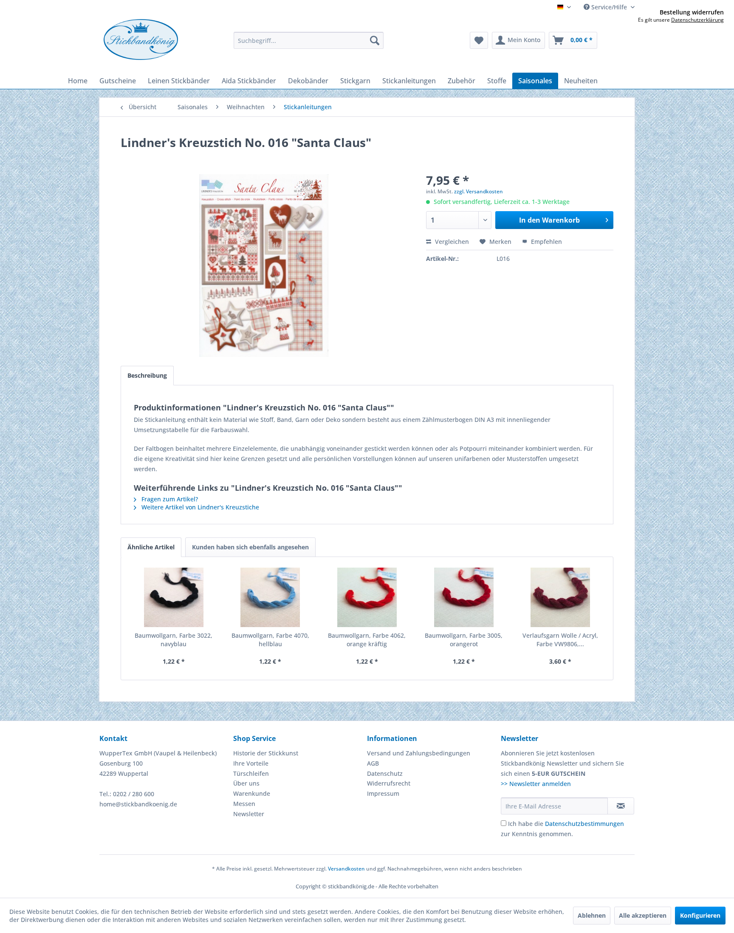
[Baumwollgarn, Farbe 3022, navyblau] (174, 597)
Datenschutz (385, 773)
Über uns (246, 783)
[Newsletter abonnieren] (620, 805)
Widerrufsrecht (388, 783)
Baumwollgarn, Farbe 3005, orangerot (464, 639)
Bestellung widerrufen (692, 12)
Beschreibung (147, 375)
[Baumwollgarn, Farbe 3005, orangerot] (464, 597)
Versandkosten (346, 868)
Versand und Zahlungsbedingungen (418, 753)
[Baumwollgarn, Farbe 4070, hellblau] (271, 597)
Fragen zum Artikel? (169, 499)
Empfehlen (545, 241)
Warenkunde (251, 793)
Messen (244, 804)
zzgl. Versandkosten (478, 191)
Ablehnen (592, 915)
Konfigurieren (700, 915)
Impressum (383, 793)
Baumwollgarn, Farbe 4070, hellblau (270, 639)
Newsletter (248, 814)
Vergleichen (451, 241)
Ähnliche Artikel (151, 547)
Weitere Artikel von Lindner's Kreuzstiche (199, 507)
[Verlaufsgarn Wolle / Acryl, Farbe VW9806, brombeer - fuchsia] (560, 597)
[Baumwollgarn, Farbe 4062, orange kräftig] (367, 597)
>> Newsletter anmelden (536, 784)
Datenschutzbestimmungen (584, 824)
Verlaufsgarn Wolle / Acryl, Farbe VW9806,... (560, 639)
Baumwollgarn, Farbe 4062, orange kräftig (367, 639)
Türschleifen (251, 773)
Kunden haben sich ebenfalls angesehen (250, 547)
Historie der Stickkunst (265, 753)
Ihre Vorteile (250, 763)
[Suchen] (375, 40)
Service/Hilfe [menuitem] (609, 7)
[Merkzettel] (479, 40)
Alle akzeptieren (642, 915)
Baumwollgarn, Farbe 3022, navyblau (173, 639)
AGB (373, 763)
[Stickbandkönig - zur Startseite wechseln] (141, 39)
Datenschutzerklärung (697, 19)
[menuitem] (309, 40)
